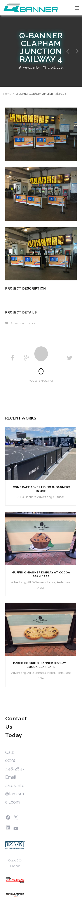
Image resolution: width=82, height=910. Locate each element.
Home (7, 93)
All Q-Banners (26, 497)
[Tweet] (69, 358)
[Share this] (12, 358)
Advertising (18, 323)
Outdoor (58, 497)
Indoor (31, 323)
